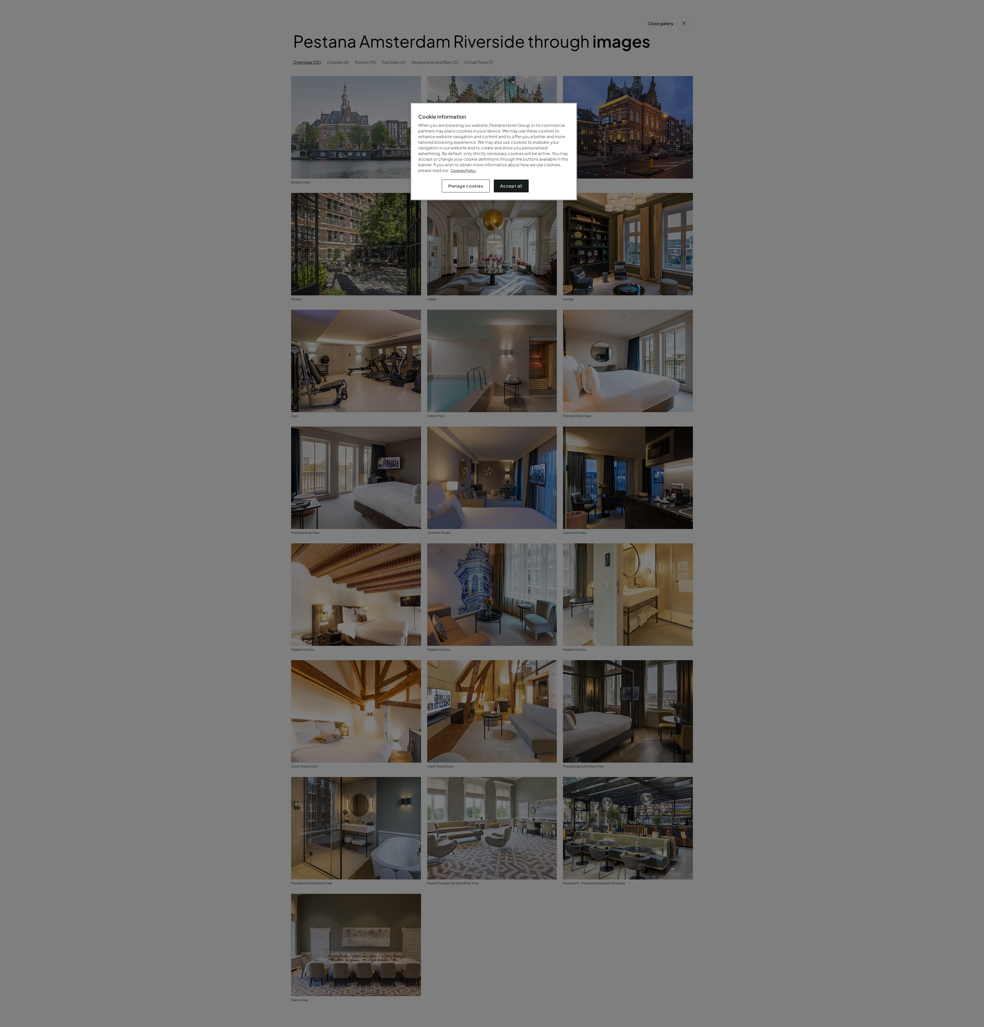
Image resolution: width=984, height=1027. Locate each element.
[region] (494, 151)
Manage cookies (465, 186)
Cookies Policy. (463, 170)
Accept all (511, 186)
